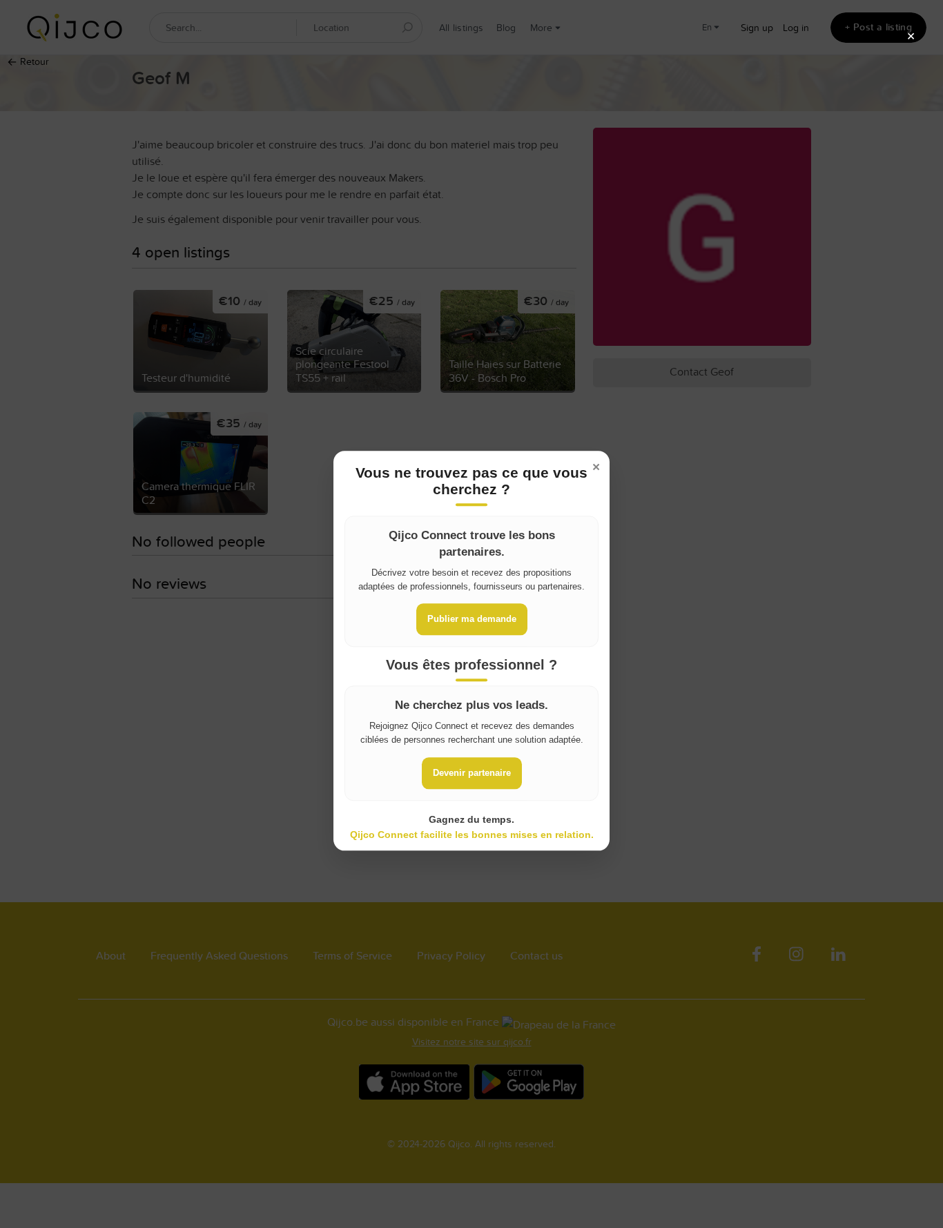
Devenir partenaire (472, 773)
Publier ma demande (471, 619)
